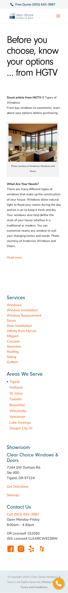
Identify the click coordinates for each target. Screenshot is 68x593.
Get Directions (17, 486)
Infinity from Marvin (21, 331)
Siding (11, 357)
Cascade (13, 341)
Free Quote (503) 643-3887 (35, 4)
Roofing (13, 351)
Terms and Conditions (34, 587)
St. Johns (16, 393)
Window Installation (22, 310)
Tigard (14, 381)
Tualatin (15, 399)
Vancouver (17, 416)
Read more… (15, 257)
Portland (15, 387)
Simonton (14, 346)
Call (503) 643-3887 (23, 514)
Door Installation (19, 325)
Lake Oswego (20, 422)
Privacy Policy (50, 582)
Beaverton (17, 405)
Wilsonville (18, 411)
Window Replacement (24, 315)
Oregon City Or (20, 428)
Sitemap (13, 495)
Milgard (13, 336)
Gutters (12, 362)
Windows (14, 305)
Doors (11, 320)
